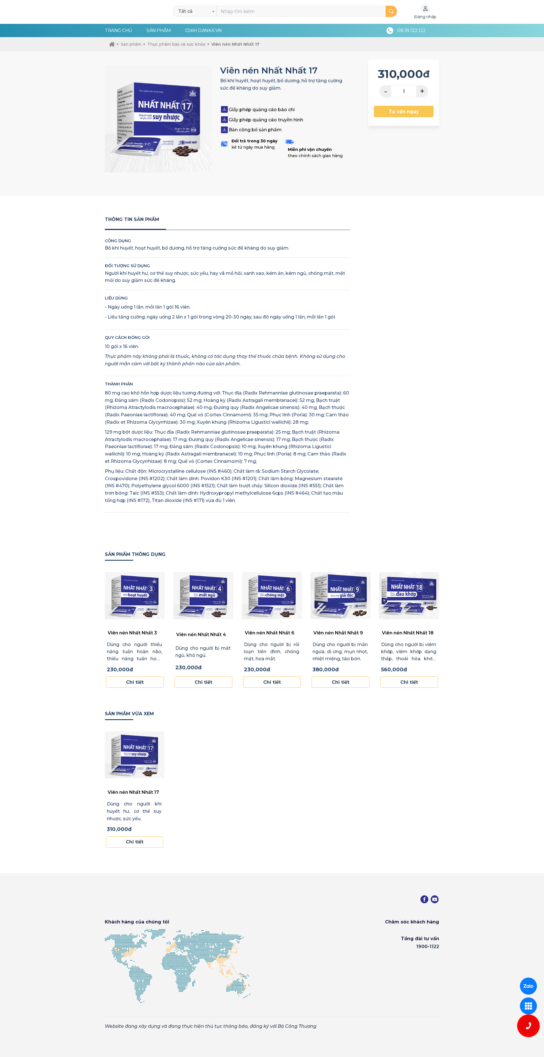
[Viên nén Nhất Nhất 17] (134, 754)
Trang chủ (118, 30)
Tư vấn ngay (404, 111)
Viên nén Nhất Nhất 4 (201, 634)
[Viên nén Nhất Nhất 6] (272, 595)
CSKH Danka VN (203, 30)
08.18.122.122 (411, 30)
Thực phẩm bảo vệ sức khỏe (176, 44)
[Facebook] (424, 899)
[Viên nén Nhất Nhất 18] (409, 595)
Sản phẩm (158, 30)
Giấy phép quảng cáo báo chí (262, 109)
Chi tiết (135, 682)
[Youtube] (435, 899)
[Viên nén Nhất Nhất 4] (203, 595)
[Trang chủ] (112, 44)
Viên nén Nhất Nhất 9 (338, 633)
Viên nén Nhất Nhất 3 (132, 633)
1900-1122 (427, 946)
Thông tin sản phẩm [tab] (132, 219)
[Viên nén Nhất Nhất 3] (135, 595)
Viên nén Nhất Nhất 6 (269, 633)
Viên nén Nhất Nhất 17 (235, 44)
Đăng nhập (425, 16)
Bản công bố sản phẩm (255, 129)
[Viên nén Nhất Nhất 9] (341, 595)
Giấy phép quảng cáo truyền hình (266, 120)
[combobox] (196, 11)
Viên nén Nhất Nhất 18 (408, 633)
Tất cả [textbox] (185, 11)
